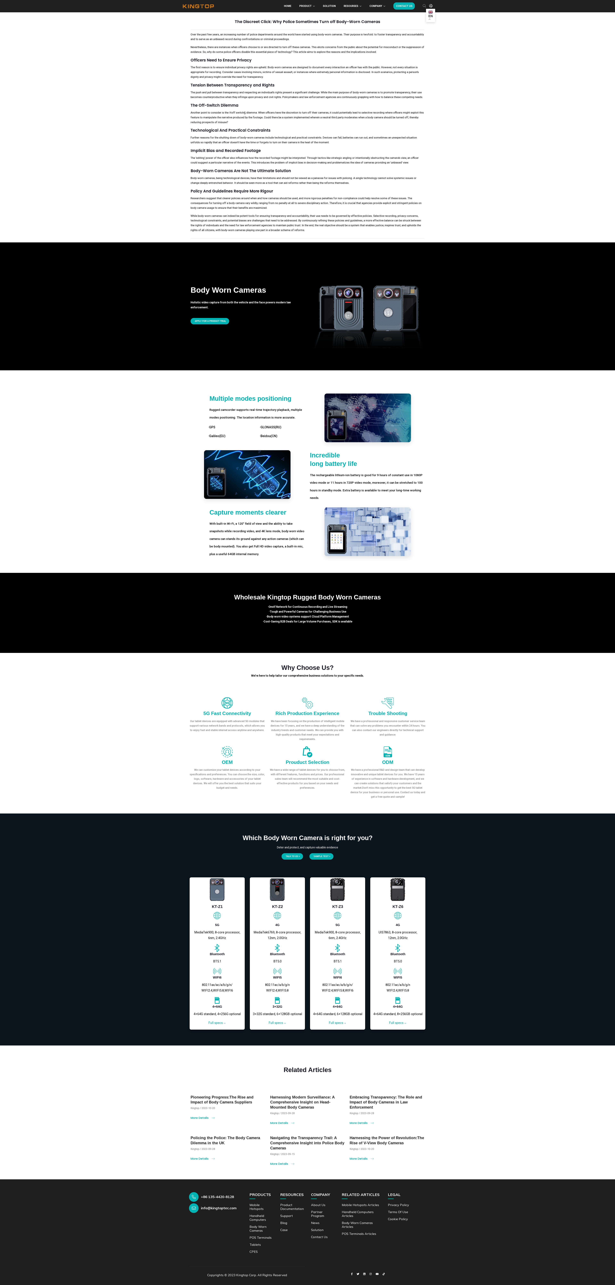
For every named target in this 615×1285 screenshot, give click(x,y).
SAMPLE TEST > (322, 856)
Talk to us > (293, 856)
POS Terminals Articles (359, 1234)
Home (287, 6)
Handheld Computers (258, 1218)
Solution (329, 6)
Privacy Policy (398, 1205)
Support (286, 1216)
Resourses (351, 6)
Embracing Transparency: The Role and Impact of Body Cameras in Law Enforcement (386, 1102)
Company (375, 6)
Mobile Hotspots (257, 1207)
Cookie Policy (398, 1219)
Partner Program (317, 1214)
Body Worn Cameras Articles (357, 1225)
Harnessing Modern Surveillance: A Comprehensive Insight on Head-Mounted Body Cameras (302, 1102)
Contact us (404, 6)
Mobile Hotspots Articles (360, 1205)
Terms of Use (398, 1212)
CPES (254, 1252)
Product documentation (292, 1207)
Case (284, 1230)
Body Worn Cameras (258, 1228)
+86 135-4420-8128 (217, 1197)
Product (305, 6)
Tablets (255, 1245)
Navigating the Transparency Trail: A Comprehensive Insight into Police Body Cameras (307, 1143)
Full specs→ (217, 1023)
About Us (318, 1205)
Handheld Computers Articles (358, 1214)
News (315, 1223)
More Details (200, 1118)
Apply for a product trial (210, 321)
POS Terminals (261, 1238)
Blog (283, 1223)
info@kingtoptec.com (219, 1208)
